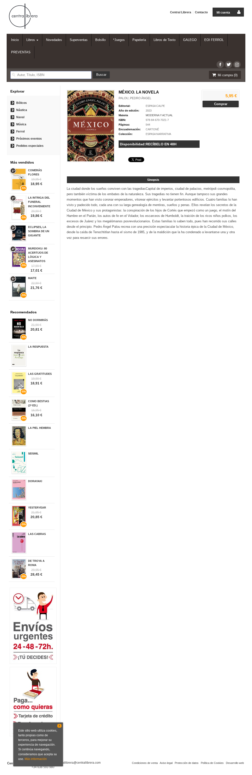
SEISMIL (33, 453)
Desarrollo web (235, 762)
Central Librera (180, 12)
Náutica (21, 110)
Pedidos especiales (30, 146)
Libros (31, 40)
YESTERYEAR (37, 507)
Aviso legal (166, 762)
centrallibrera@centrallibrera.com (78, 762)
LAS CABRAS (37, 533)
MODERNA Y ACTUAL (159, 115)
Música (21, 124)
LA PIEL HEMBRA (39, 427)
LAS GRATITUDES (40, 373)
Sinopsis (153, 180)
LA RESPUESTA (38, 346)
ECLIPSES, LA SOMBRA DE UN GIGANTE (38, 231)
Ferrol (20, 131)
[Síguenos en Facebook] (220, 64)
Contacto (201, 12)
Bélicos (21, 103)
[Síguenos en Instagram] (237, 64)
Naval (20, 117)
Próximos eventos (29, 138)
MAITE (32, 278)
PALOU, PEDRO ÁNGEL (135, 98)
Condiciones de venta (145, 762)
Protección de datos (187, 762)
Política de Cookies (212, 762)
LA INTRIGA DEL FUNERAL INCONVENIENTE (39, 202)
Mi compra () (227, 75)
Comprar (220, 104)
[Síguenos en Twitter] (228, 64)
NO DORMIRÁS (38, 320)
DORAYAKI (35, 481)
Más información (36, 759)
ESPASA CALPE (155, 105)
